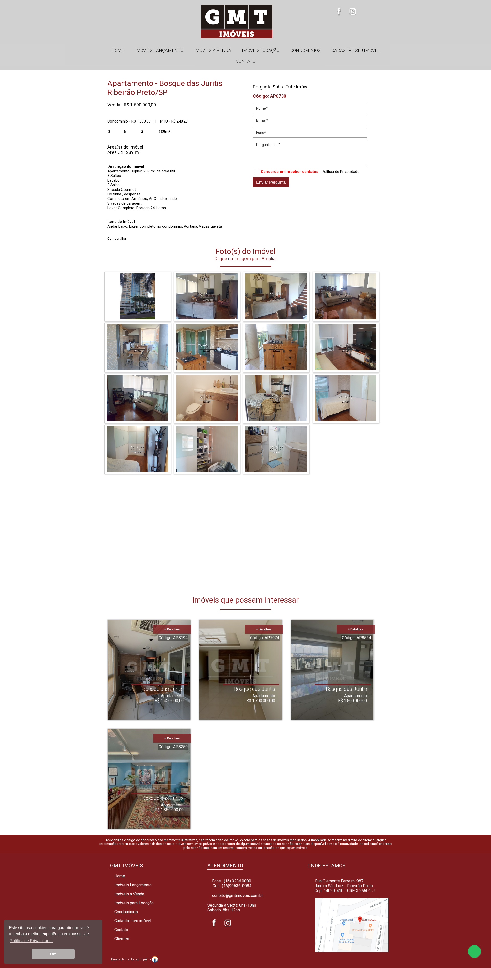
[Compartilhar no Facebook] (133, 237)
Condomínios (305, 50)
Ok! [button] (53, 954)
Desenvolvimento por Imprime (131, 959)
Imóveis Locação (261, 50)
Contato (245, 61)
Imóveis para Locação (133, 902)
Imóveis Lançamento (159, 50)
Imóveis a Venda (212, 50)
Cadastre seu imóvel (132, 920)
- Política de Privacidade (339, 171)
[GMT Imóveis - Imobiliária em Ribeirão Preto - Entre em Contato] (349, 950)
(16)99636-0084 (236, 885)
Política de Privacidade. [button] (31, 941)
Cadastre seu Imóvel (355, 50)
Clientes (121, 938)
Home (117, 50)
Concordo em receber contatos (289, 171)
